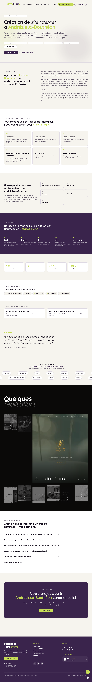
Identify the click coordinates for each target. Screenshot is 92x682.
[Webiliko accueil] (12, 4)
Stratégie (43, 4)
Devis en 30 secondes (65, 4)
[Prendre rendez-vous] (88, 672)
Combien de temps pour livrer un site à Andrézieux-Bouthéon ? (25, 568)
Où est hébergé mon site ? (13, 579)
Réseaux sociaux (37, 668)
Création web (36, 664)
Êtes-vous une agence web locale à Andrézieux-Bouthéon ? (24, 557)
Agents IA (36, 673)
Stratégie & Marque (38, 671)
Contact (54, 4)
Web (23, 4)
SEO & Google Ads (38, 666)
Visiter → (53, 499)
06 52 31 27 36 (81, 4)
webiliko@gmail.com (69, 667)
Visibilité (29, 4)
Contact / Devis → (11, 52)
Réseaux (36, 4)
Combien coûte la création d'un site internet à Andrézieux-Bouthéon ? (28, 552)
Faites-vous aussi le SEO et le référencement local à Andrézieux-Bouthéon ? (30, 563)
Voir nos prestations (27, 52)
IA (48, 4)
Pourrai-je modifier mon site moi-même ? (18, 574)
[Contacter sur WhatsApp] (88, 678)
